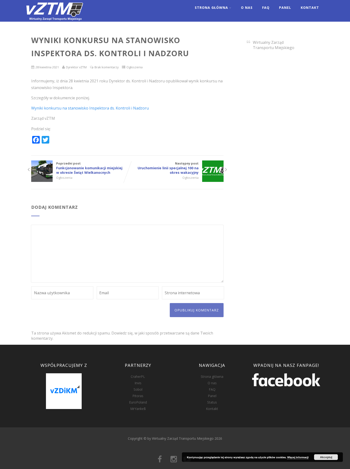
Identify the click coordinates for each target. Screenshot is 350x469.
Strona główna (212, 376)
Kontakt (310, 7)
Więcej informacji (298, 457)
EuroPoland (138, 402)
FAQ (266, 7)
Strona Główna (211, 7)
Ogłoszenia (134, 67)
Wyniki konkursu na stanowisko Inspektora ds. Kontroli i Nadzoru (90, 108)
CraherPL (138, 376)
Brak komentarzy (107, 67)
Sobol (138, 389)
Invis (138, 383)
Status (212, 402)
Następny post (168, 168)
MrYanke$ (138, 408)
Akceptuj (326, 457)
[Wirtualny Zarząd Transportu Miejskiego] (54, 19)
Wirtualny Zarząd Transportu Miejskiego (273, 45)
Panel (285, 7)
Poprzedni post (89, 168)
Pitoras (137, 396)
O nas (247, 7)
